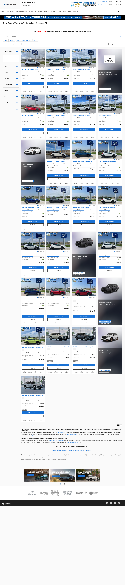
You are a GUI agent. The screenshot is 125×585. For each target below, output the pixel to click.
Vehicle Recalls (38, 503)
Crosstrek (17, 44)
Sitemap (51, 503)
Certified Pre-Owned (21, 11)
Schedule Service (104, 1)
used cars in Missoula (72, 434)
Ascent (54, 450)
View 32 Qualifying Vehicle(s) (105, 322)
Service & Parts (67, 11)
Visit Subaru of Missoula (72, 442)
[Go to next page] (121, 425)
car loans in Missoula (28, 436)
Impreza (70, 450)
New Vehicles (10, 11)
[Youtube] (119, 503)
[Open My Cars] (118, 11)
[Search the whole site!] (123, 11)
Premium (11, 40)
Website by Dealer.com (6, 504)
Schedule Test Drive (32, 83)
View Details (32, 87)
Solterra (62, 475)
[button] (84, 301)
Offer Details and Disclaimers (104, 91)
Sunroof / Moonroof (27, 40)
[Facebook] (107, 503)
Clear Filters (25, 44)
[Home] (10, 4)
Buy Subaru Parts (104, 4)
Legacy (82, 450)
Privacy (45, 503)
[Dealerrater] (111, 503)
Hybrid (18, 40)
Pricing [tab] (27, 71)
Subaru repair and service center (56, 440)
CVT (35, 40)
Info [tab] (38, 71)
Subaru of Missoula (62, 432)
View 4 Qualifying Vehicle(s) (79, 273)
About (30, 503)
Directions (18, 503)
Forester (59, 450)
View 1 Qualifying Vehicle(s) (105, 89)
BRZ (86, 450)
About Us (75, 11)
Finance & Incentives (56, 11)
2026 (5, 40)
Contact (24, 503)
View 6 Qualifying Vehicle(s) (105, 370)
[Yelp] (115, 503)
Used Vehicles (32, 11)
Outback (64, 450)
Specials (3, 11)
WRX (89, 450)
